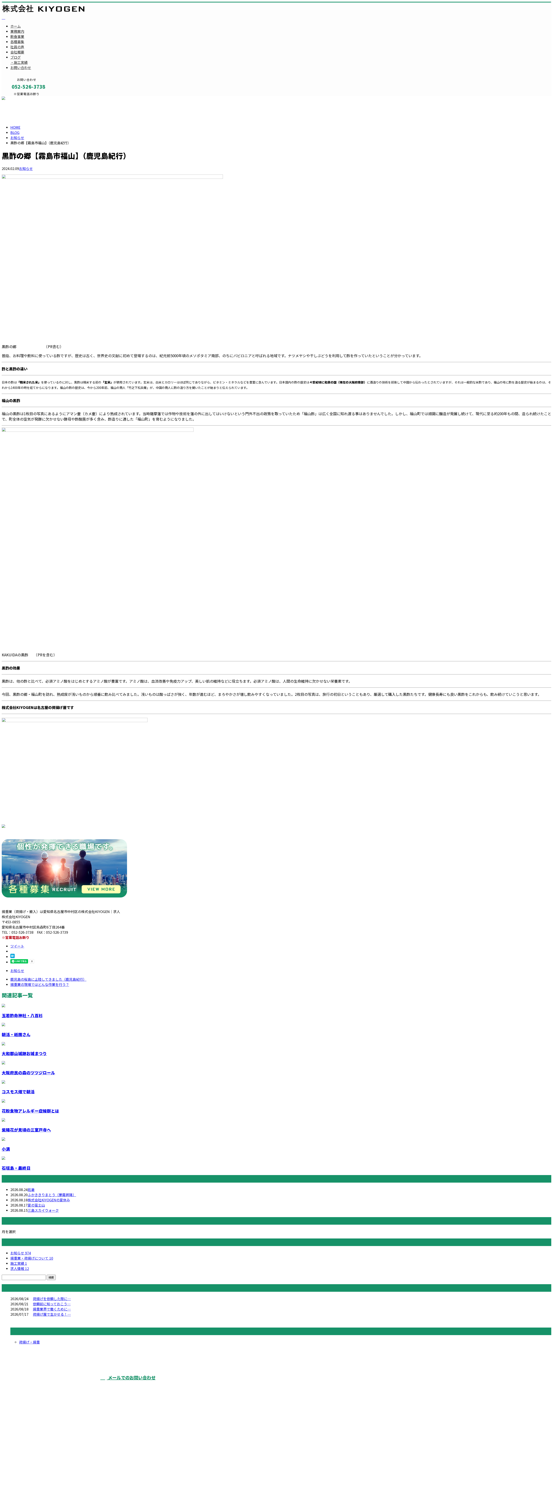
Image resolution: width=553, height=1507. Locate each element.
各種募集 (17, 41)
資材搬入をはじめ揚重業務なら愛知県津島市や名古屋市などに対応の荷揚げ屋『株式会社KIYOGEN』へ (291, 1385)
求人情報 (19, 1268)
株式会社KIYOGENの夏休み (49, 1199)
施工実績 (18, 1263)
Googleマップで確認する (22, 1468)
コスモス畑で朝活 (18, 1091)
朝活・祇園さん (16, 1034)
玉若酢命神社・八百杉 (22, 1015)
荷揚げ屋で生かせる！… (52, 1314)
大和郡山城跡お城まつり (24, 1053)
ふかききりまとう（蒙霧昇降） (52, 1194)
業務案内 (17, 31)
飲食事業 (17, 36)
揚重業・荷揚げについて (31, 1258)
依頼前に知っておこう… (52, 1303)
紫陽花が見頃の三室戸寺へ (26, 1130)
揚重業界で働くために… (52, 1309)
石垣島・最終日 (16, 1168)
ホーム (15, 26)
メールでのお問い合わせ (131, 1377)
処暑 (31, 1189)
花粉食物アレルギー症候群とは (30, 1111)
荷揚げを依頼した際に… (52, 1298)
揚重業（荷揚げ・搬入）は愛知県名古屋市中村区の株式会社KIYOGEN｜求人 (61, 1492)
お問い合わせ (20, 67)
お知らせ (26, 168)
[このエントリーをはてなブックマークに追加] (12, 956)
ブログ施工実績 (19, 60)
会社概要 (17, 52)
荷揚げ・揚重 (29, 1342)
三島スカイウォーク (43, 1210)
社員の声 (17, 46)
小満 (6, 1149)
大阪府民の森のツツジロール (28, 1072)
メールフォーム (17, 98)
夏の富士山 (36, 1205)
